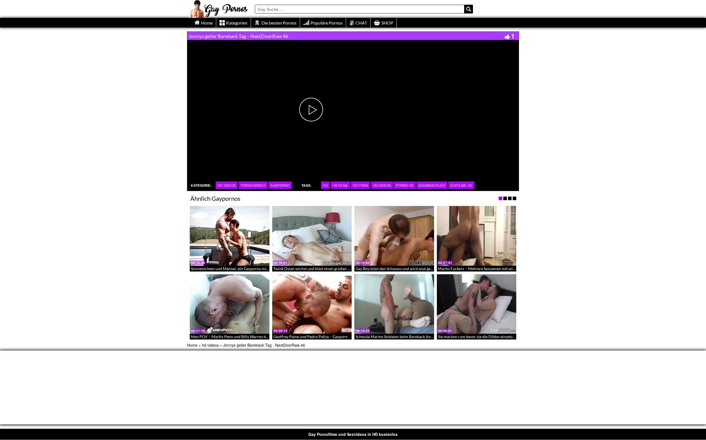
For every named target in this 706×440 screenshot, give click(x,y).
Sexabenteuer (431, 185)
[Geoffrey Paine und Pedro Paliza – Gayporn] (312, 304)
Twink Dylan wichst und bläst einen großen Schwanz (317, 268)
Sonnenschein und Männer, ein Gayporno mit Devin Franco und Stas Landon (255, 268)
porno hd (405, 185)
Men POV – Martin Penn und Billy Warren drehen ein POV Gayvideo (249, 336)
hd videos (227, 185)
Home (192, 345)
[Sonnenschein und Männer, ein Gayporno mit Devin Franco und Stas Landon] (229, 235)
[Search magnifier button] (468, 9)
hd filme (340, 185)
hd (325, 185)
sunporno (280, 185)
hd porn (360, 185)
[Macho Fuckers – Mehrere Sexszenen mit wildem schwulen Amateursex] (477, 235)
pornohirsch (253, 185)
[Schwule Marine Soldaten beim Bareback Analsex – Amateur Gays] (394, 304)
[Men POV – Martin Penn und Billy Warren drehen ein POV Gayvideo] (229, 304)
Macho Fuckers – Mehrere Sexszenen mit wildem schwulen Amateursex (499, 268)
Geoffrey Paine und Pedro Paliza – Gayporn (310, 336)
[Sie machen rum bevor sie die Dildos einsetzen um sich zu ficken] (477, 304)
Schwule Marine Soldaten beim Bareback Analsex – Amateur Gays (411, 336)
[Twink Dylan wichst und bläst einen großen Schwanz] (312, 235)
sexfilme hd (461, 185)
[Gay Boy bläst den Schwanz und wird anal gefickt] (394, 235)
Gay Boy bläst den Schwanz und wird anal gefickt (396, 268)
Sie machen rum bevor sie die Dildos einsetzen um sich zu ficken (492, 336)
